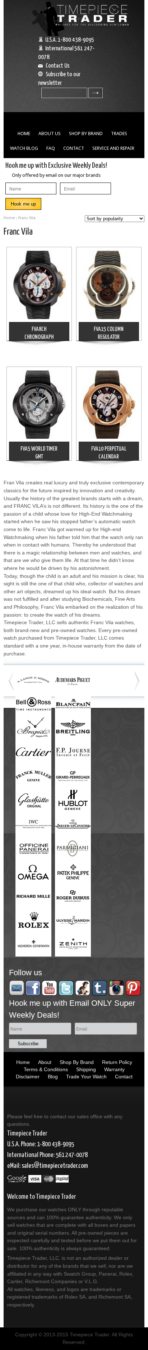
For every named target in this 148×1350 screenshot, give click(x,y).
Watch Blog (24, 148)
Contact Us (58, 66)
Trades (119, 133)
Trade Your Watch (86, 1076)
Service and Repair (113, 148)
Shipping (86, 1069)
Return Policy (117, 1062)
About (44, 1062)
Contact (73, 148)
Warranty (114, 1069)
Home (24, 133)
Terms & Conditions (46, 1069)
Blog (53, 1076)
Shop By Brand (86, 133)
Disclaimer (28, 1076)
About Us (49, 133)
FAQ (50, 148)
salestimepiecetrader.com (55, 1165)
